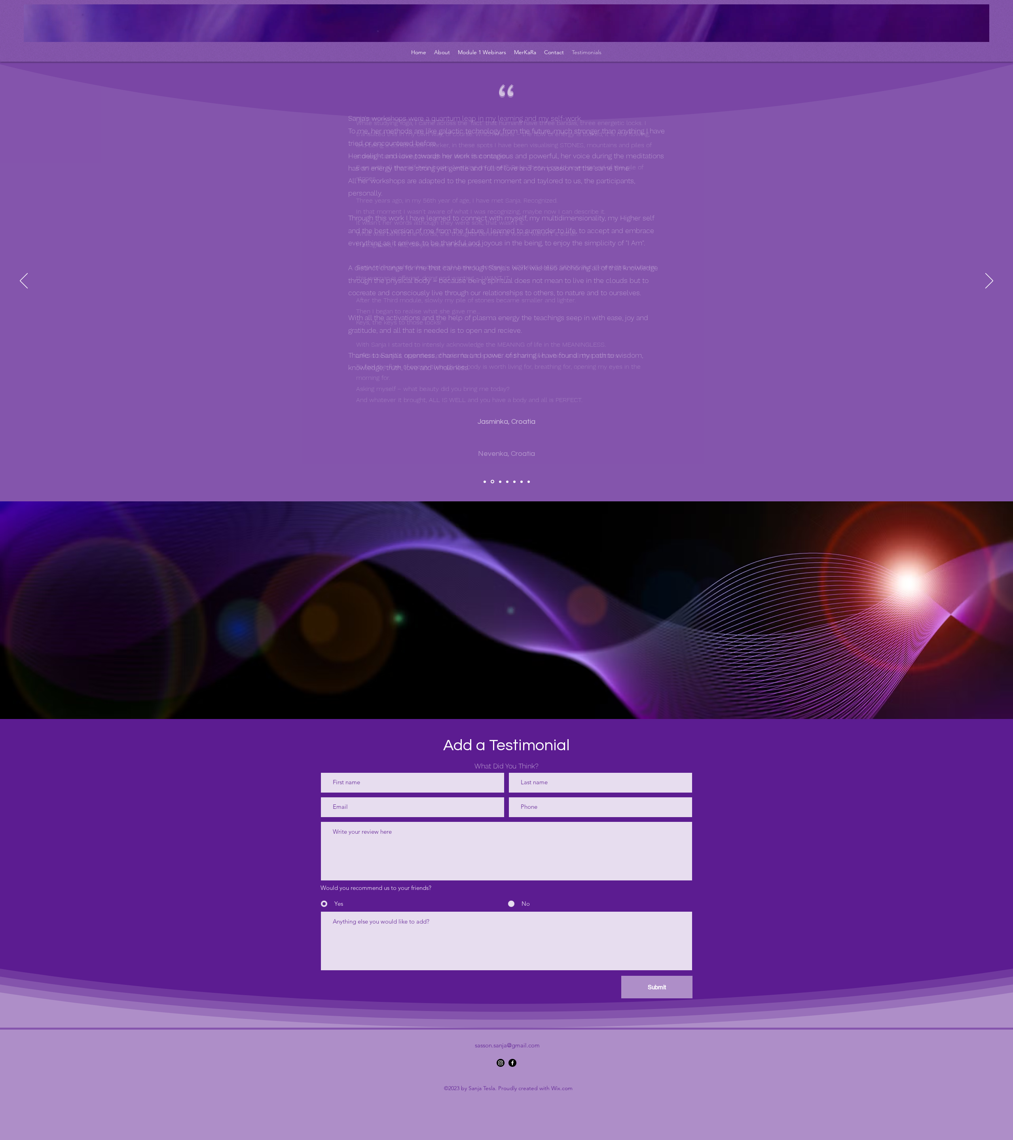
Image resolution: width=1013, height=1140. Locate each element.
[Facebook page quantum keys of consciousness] (512, 1063)
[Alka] (507, 481)
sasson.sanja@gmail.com (507, 1045)
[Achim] (521, 481)
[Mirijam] (514, 481)
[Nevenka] (492, 482)
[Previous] (24, 281)
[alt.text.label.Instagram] (501, 1063)
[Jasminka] (485, 481)
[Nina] (500, 481)
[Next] (989, 281)
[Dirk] (528, 481)
